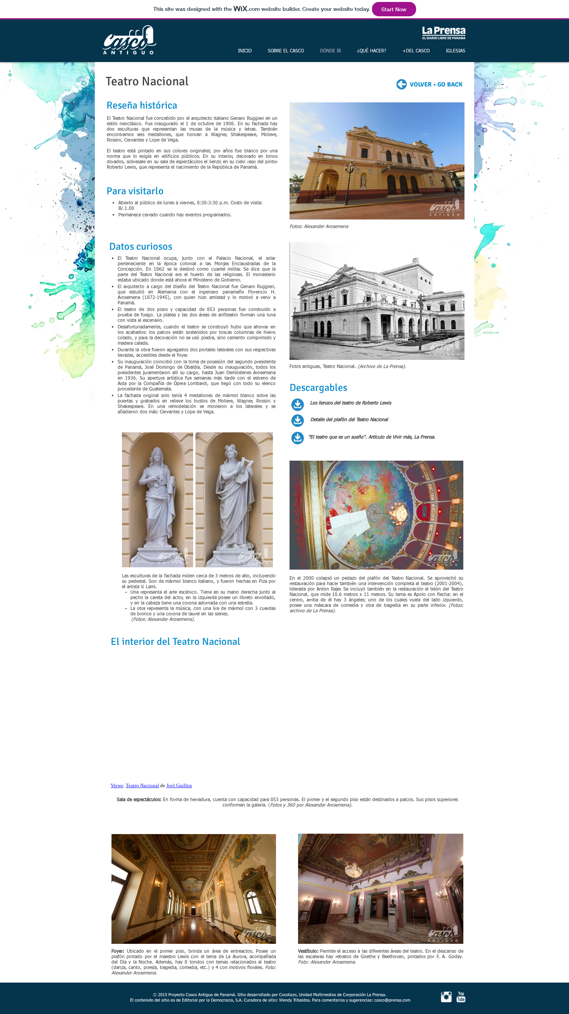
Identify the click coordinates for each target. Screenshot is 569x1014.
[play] (447, 567)
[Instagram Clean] (446, 997)
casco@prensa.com (392, 1000)
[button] (377, 301)
